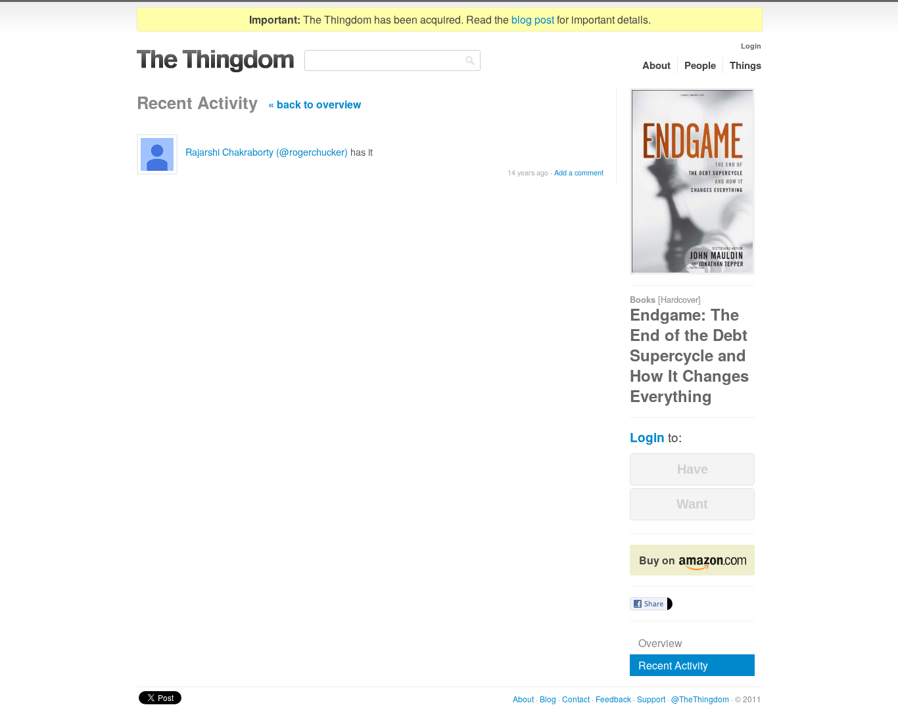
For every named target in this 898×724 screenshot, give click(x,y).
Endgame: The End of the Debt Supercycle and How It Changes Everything (689, 355)
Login (751, 46)
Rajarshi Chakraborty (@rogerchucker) (266, 151)
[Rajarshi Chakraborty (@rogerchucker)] (157, 154)
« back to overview (314, 104)
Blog (548, 698)
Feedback (613, 698)
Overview (660, 642)
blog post (532, 19)
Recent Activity (673, 665)
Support (651, 698)
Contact (576, 698)
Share (648, 603)
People (700, 65)
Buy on (658, 560)
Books (642, 299)
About (656, 65)
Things (745, 65)
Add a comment (578, 172)
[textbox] (392, 60)
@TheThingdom (700, 698)
